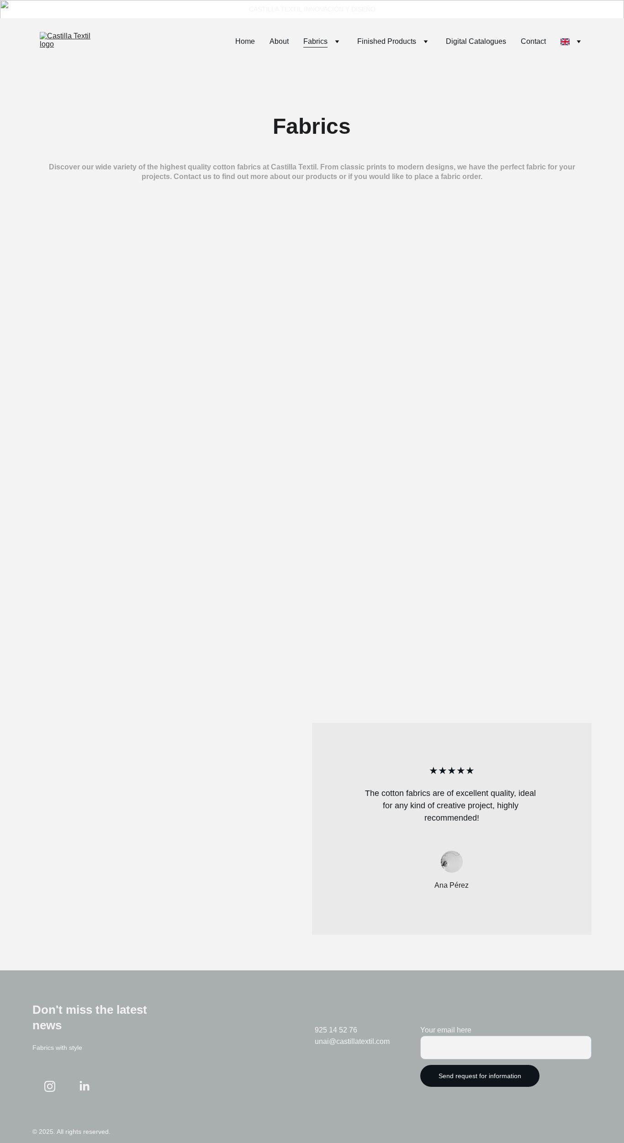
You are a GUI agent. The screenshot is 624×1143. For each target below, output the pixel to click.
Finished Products (386, 41)
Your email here (445, 1030)
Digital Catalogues (476, 41)
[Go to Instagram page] (49, 1086)
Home (245, 41)
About (279, 41)
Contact (533, 41)
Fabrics (315, 41)
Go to (123, 405)
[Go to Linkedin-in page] (84, 1086)
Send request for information (480, 1076)
